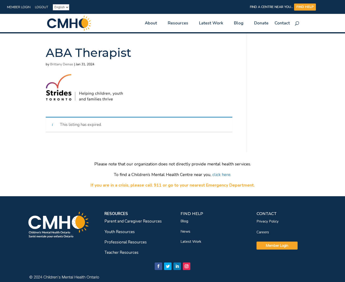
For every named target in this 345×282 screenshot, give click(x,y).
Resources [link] (178, 23)
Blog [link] (238, 23)
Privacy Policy (268, 221)
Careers (263, 232)
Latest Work (190, 241)
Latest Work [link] (211, 23)
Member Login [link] (19, 7)
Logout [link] (41, 7)
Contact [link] (282, 23)
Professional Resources (125, 242)
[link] (69, 22)
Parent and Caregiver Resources (133, 221)
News (185, 231)
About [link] (151, 23)
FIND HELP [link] (305, 7)
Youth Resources (119, 232)
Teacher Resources (121, 252)
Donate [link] (261, 23)
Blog (184, 221)
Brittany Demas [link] (61, 64)
